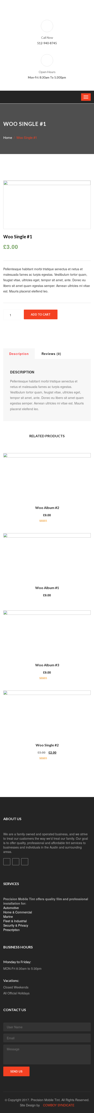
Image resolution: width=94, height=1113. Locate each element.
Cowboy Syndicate (58, 1105)
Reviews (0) (51, 353)
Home (7, 137)
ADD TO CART (49, 474)
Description (19, 353)
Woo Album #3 (47, 665)
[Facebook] (6, 861)
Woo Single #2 (47, 745)
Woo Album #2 (47, 507)
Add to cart (40, 314)
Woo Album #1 (47, 588)
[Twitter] (15, 861)
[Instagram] (24, 861)
